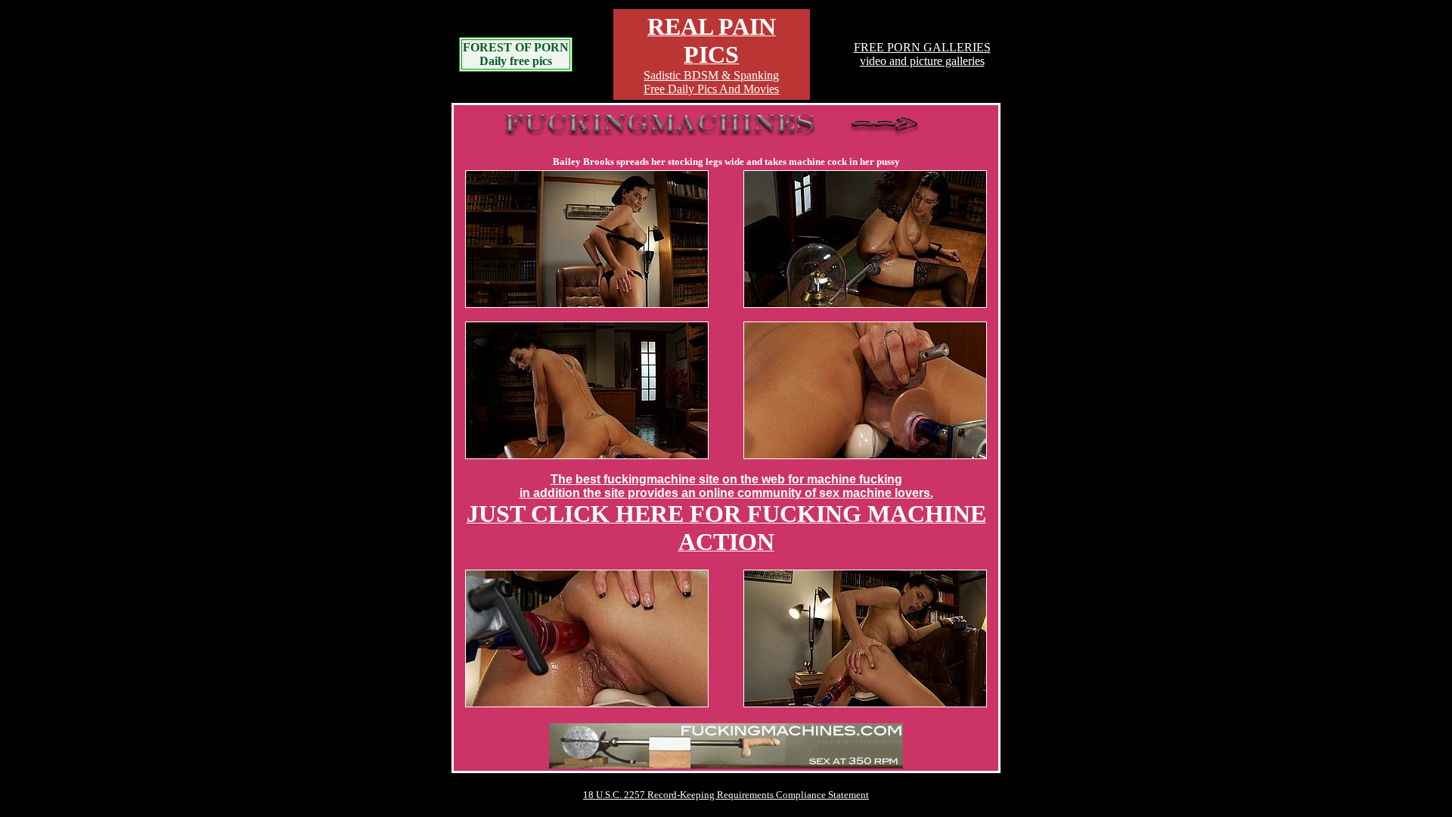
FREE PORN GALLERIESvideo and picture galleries (922, 54)
